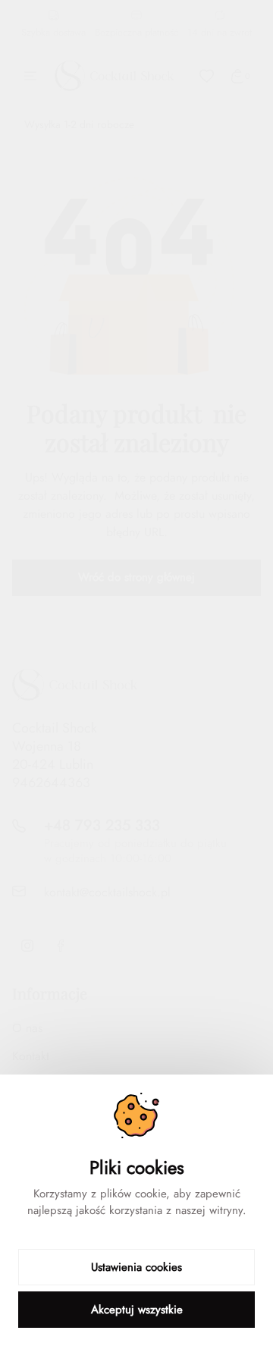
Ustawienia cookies (136, 1267)
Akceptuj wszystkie (137, 1309)
